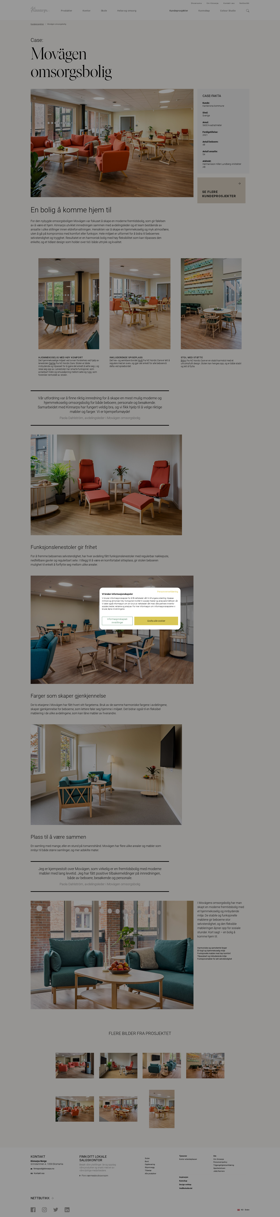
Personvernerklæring (167, 591)
